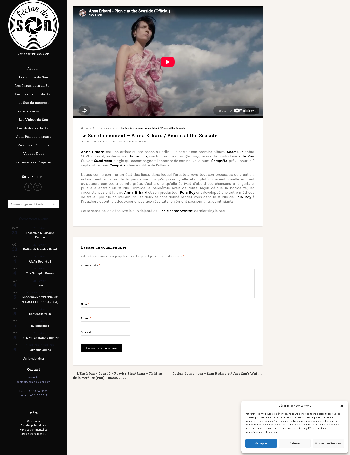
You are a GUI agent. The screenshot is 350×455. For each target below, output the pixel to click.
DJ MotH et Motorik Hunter (40, 338)
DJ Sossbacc (40, 326)
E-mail (86, 318)
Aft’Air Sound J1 (40, 261)
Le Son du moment (33, 102)
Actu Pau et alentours (33, 136)
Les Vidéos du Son (33, 119)
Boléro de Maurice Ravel (40, 249)
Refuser (294, 443)
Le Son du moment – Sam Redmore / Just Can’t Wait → (217, 373)
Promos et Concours (33, 145)
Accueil (33, 68)
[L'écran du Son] (33, 49)
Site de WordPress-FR (33, 433)
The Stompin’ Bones (40, 273)
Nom (85, 304)
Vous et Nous (33, 153)
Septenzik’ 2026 (40, 314)
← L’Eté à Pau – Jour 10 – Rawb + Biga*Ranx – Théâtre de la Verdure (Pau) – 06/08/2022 (117, 375)
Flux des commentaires (33, 429)
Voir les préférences (328, 443)
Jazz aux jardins (40, 350)
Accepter (261, 443)
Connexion (33, 421)
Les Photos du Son (33, 77)
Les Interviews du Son (33, 111)
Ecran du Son (137, 141)
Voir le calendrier (33, 358)
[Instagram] (37, 187)
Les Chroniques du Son (33, 85)
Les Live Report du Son (33, 94)
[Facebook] (28, 187)
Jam (40, 285)
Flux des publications (33, 425)
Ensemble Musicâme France (40, 235)
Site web (86, 332)
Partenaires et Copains (33, 162)
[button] (342, 406)
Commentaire (90, 265)
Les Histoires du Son (33, 128)
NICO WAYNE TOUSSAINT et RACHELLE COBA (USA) (40, 299)
